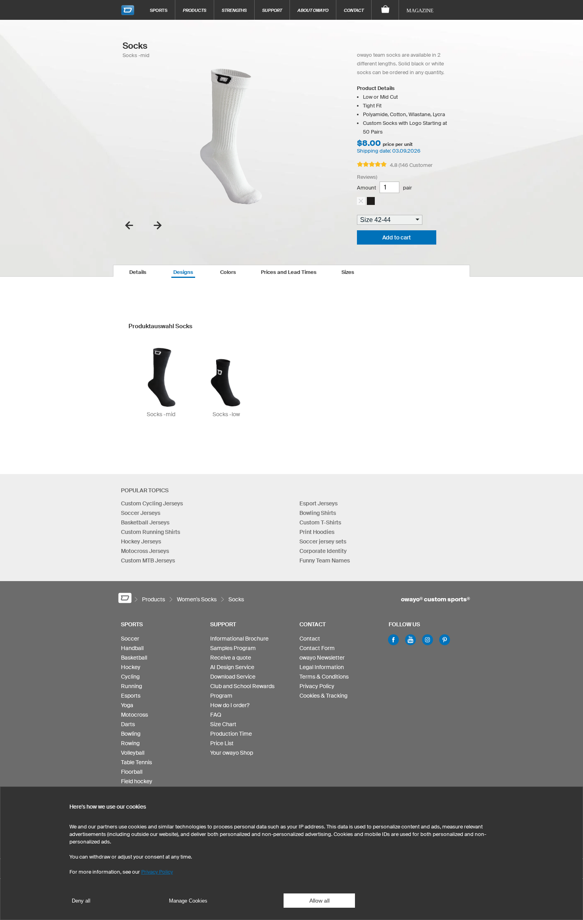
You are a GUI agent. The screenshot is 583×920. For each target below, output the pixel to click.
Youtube (410, 640)
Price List (222, 743)
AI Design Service (232, 667)
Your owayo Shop (231, 753)
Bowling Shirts (317, 513)
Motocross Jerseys (145, 551)
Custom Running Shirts (150, 532)
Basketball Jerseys (145, 522)
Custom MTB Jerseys (148, 560)
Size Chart (223, 724)
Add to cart (396, 237)
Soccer (130, 638)
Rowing (130, 743)
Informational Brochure (239, 638)
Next (158, 225)
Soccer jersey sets (322, 541)
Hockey (130, 667)
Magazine (420, 10)
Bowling (130, 734)
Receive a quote (230, 657)
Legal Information (321, 667)
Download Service (232, 676)
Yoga (127, 705)
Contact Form (317, 648)
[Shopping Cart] (385, 10)
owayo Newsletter (322, 657)
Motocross (134, 715)
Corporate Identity (323, 551)
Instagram (427, 640)
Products (194, 10)
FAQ (215, 715)
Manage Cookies (188, 901)
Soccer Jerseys (140, 513)
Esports (130, 695)
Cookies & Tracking (323, 695)
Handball (132, 648)
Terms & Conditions (324, 676)
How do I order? (229, 705)
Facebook (393, 640)
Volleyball (132, 753)
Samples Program (233, 648)
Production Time (231, 734)
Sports (158, 10)
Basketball (134, 657)
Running (131, 686)
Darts (128, 724)
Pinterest (445, 640)
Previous (129, 225)
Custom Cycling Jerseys (152, 503)
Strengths (234, 10)
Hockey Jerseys (141, 541)
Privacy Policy (316, 686)
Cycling (130, 676)
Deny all (81, 901)
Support (272, 10)
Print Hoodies (316, 532)
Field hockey (136, 781)
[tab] (137, 271)
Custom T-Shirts (320, 522)
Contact (354, 10)
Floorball (131, 772)
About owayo (312, 10)
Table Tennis (136, 762)
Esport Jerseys (318, 503)
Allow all (319, 900)
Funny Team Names (324, 560)
